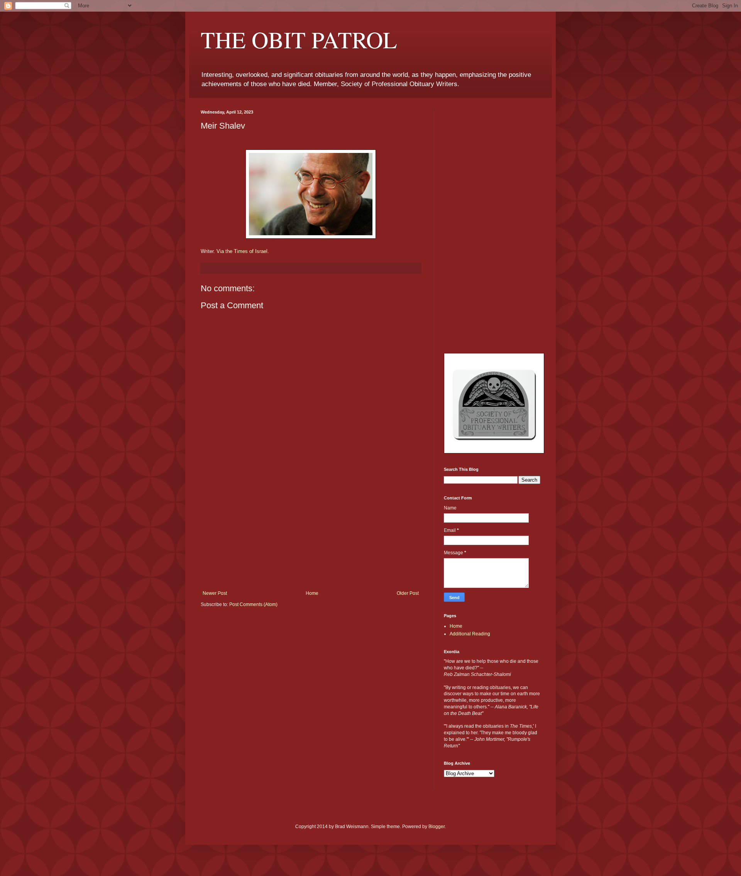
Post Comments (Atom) (253, 604)
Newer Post (215, 593)
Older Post (408, 593)
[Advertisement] (311, 532)
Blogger (436, 826)
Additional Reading (470, 634)
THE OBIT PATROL (299, 39)
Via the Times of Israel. (243, 251)
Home (312, 593)
